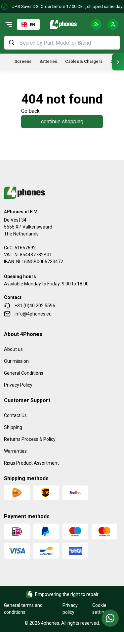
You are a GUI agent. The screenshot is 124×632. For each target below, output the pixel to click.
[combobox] (28, 24)
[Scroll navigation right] (118, 62)
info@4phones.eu (33, 313)
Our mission (16, 361)
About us (13, 349)
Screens (23, 61)
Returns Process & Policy (30, 439)
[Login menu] (112, 24)
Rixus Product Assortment (31, 463)
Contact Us (15, 415)
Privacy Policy (18, 385)
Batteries (48, 61)
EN (32, 24)
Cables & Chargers (84, 61)
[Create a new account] (96, 24)
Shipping (13, 427)
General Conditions (23, 373)
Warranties (15, 451)
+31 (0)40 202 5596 (35, 305)
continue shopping (62, 121)
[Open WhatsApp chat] (110, 618)
